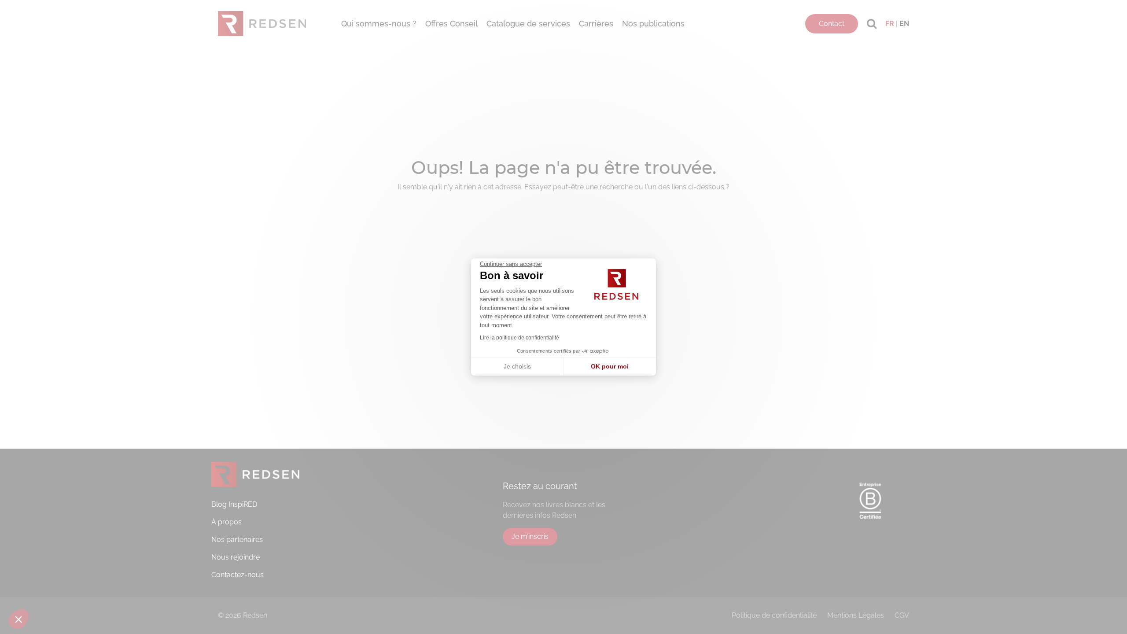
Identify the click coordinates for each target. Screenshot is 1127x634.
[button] (18, 619)
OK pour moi (610, 366)
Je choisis (517, 366)
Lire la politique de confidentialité (519, 338)
